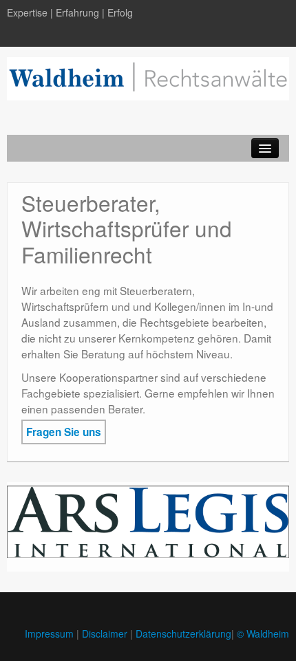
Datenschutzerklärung (183, 633)
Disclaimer (104, 633)
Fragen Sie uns (63, 432)
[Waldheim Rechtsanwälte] (148, 77)
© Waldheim (263, 633)
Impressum (49, 633)
